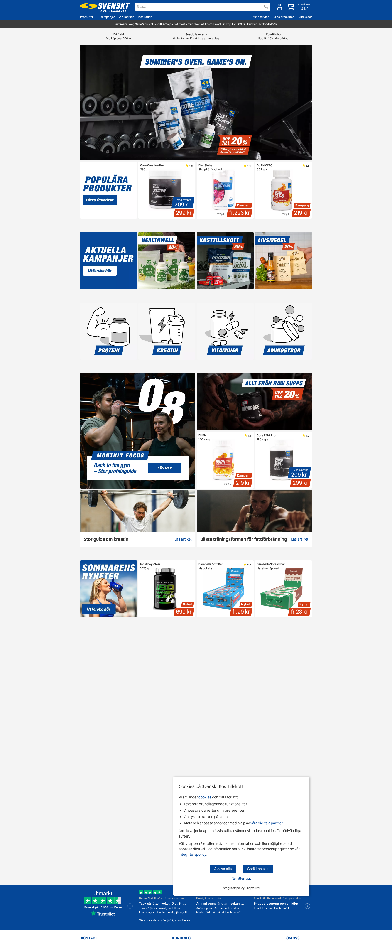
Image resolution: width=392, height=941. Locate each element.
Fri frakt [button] (118, 36)
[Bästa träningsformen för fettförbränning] (254, 518)
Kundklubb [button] (273, 36)
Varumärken (126, 17)
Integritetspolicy (192, 854)
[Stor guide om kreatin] (137, 518)
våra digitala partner (266, 823)
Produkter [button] (86, 17)
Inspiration (145, 17)
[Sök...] (266, 7)
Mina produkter (284, 17)
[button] (299, 7)
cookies (204, 797)
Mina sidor (305, 17)
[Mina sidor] (280, 7)
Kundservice (261, 17)
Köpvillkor (253, 888)
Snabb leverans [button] (196, 36)
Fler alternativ (241, 878)
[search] (202, 7)
